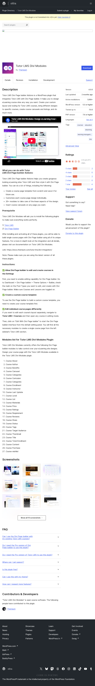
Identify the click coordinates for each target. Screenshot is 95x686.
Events (75, 630)
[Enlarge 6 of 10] (58, 482)
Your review (71, 189)
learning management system (85, 134)
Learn (51, 626)
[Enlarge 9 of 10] (58, 497)
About (4, 626)
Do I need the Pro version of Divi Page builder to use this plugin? (16, 546)
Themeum (23, 70)
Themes (28, 630)
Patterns (29, 638)
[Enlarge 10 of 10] (58, 512)
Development (49, 80)
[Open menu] (91, 3)
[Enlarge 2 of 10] (38, 467)
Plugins (28, 634)
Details (8, 80)
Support (89, 80)
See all (90, 189)
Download (87, 68)
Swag (75, 638)
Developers (53, 634)
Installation (33, 80)
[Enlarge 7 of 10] (17, 497)
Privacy (5, 638)
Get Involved (77, 626)
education (88, 125)
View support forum (74, 211)
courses (80, 125)
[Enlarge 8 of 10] (38, 497)
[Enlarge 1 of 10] (17, 467)
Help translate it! (64, 17)
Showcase (29, 626)
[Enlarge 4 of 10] (17, 482)
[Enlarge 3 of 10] (58, 467)
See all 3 (89, 120)
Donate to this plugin (74, 233)
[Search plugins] (27, 25)
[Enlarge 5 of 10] (38, 482)
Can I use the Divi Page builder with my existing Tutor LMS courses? (17, 537)
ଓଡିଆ (10, 669)
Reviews (19, 80)
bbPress (7, 654)
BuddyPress (8, 658)
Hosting (5, 634)
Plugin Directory (8, 10)
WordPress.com (10, 646)
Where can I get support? (13, 562)
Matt (5, 650)
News (4, 630)
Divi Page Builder (12, 229)
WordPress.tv (55, 638)
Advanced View (72, 146)
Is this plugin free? (10, 569)
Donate (76, 634)
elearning (88, 130)
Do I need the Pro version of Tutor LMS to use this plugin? (27, 555)
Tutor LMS (8, 225)
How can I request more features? (16, 584)
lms (90, 139)
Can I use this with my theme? (15, 577)
